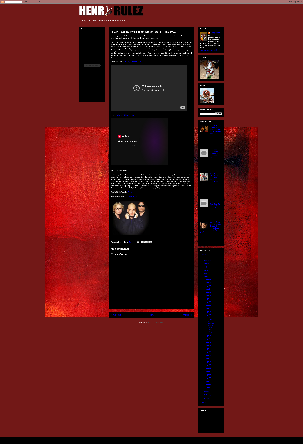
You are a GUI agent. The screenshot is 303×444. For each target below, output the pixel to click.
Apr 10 (209, 362)
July (206, 267)
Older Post (187, 315)
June (206, 270)
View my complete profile (209, 50)
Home (152, 315)
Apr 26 (209, 292)
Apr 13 (209, 352)
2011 (204, 257)
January (207, 398)
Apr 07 (209, 371)
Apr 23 (209, 302)
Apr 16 (209, 342)
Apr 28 (209, 286)
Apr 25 (209, 295)
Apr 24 (209, 299)
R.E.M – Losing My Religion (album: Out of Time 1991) (210, 325)
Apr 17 (209, 339)
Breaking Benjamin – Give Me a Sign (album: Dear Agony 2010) (215, 204)
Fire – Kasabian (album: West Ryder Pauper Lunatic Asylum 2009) (215, 129)
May (206, 273)
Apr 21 (209, 308)
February (208, 395)
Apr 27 (209, 289)
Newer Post (116, 315)
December (208, 260)
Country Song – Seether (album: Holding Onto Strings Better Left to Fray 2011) (211, 227)
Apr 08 (209, 368)
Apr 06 (209, 375)
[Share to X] (146, 242)
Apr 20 (209, 312)
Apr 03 (209, 384)
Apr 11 (209, 358)
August (207, 263)
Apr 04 (209, 381)
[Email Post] (137, 242)
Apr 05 (209, 378)
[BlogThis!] (144, 242)
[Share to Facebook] (148, 242)
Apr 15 (209, 345)
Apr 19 (209, 315)
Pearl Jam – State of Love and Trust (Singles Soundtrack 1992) (209, 179)
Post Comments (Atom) (156, 322)
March (206, 392)
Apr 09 (209, 365)
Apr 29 (209, 282)
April (206, 276)
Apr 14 (209, 349)
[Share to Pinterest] (151, 242)
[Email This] (142, 242)
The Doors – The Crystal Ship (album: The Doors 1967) (214, 153)
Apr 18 (209, 336)
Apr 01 (209, 387)
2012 (204, 254)
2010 (204, 402)
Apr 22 (209, 305)
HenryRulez (215, 33)
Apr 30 (209, 279)
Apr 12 (209, 355)
